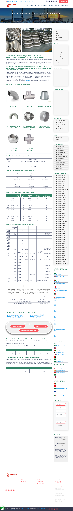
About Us (31, 5)
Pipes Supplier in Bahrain (60, 209)
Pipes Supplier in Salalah (60, 225)
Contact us (24, 481)
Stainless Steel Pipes (59, 46)
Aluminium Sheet (44, 5)
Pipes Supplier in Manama (60, 215)
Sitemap (6, 509)
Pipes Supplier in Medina (60, 177)
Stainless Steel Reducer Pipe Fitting (44, 105)
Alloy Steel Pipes (59, 48)
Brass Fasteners (59, 154)
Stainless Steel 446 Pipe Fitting (35, 317)
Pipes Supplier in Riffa (60, 217)
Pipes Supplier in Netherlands (61, 247)
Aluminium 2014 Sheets (60, 91)
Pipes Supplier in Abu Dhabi (61, 181)
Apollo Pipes (58, 60)
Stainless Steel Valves (60, 146)
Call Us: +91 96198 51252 (40, 326)
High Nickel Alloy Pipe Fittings (61, 124)
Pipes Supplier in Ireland (60, 243)
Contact (66, 5)
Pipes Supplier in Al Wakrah (61, 193)
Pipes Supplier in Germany (61, 237)
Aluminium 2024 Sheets (60, 95)
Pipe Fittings (51, 5)
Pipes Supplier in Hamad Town (61, 221)
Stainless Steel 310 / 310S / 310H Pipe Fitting (15, 316)
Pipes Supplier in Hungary (60, 241)
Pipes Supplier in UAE (60, 211)
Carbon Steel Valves (59, 148)
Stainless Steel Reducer (60, 150)
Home (27, 5)
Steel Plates (28, 80)
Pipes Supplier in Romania (60, 253)
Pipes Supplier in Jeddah (60, 205)
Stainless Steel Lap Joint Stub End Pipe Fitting (29, 128)
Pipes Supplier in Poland (60, 249)
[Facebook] (49, 1)
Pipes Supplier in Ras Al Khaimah (62, 189)
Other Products (61, 5)
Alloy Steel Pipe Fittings (60, 122)
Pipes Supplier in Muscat (60, 223)
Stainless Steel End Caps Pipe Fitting (44, 127)
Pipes (35, 5)
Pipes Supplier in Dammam (61, 179)
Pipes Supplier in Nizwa (60, 229)
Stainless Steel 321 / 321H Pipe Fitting (37, 314)
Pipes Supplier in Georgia (60, 235)
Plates (39, 5)
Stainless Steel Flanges (60, 158)
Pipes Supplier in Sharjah (60, 185)
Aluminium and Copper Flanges (61, 156)
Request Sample (64, 1)
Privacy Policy (10, 509)
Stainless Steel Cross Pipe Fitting (29, 149)
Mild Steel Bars (58, 166)
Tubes (56, 5)
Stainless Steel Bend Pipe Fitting (13, 127)
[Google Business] (56, 1)
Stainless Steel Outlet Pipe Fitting (13, 149)
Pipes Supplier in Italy (60, 245)
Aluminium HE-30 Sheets (60, 113)
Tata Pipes (58, 62)
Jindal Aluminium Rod (60, 164)
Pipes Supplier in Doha (60, 191)
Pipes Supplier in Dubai (60, 183)
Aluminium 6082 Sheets (60, 107)
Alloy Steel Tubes (59, 137)
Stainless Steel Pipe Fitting (11, 314)
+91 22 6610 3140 (58, 482)
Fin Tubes (57, 139)
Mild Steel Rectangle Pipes (61, 58)
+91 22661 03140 (61, 443)
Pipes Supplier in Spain (60, 257)
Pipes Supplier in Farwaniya (61, 203)
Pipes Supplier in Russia (60, 255)
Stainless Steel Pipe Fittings (61, 120)
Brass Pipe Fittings (59, 126)
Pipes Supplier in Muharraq (61, 219)
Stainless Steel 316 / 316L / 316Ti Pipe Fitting (15, 317)
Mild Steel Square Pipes (60, 56)
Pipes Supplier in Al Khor (60, 195)
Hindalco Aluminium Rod (60, 162)
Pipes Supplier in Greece (60, 239)
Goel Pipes (58, 64)
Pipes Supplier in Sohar (60, 227)
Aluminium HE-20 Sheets (60, 111)
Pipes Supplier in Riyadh (60, 207)
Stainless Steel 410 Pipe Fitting (35, 316)
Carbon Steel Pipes (59, 50)
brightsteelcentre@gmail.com (61, 446)
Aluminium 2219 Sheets (60, 97)
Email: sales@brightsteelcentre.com (29, 330)
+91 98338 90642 (30, 1)
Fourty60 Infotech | (41, 508)
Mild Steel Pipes (59, 54)
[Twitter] (52, 1)
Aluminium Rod (58, 160)
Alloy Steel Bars (59, 168)
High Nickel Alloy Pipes (60, 52)
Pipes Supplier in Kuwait (60, 213)
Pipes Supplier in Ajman (60, 187)
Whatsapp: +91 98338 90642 (18, 326)
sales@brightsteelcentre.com (12, 1)
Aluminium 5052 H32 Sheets (61, 99)
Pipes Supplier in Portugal (60, 251)
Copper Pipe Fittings (59, 130)
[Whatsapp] (47, 1)
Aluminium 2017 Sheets (60, 93)
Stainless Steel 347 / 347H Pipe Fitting (37, 315)
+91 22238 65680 (61, 442)
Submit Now (60, 425)
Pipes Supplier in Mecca (60, 175)
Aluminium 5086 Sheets (60, 103)
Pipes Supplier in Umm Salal (61, 197)
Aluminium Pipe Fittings (60, 128)
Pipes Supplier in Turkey (60, 261)
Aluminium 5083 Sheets (60, 101)
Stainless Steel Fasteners (60, 152)
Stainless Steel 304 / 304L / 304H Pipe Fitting (15, 315)
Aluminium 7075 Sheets (60, 109)
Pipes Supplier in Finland (60, 231)
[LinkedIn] (54, 1)
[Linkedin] (11, 490)
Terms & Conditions (17, 509)
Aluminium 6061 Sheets (60, 105)
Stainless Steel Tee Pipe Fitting (29, 105)
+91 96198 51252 (23, 1)
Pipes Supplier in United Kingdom (62, 263)
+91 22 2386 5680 (58, 481)
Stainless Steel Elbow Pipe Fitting (13, 105)
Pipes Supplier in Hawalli (60, 199)
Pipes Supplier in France (60, 233)
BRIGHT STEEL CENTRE (24, 508)
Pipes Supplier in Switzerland (61, 259)
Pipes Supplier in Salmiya (60, 201)
